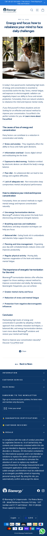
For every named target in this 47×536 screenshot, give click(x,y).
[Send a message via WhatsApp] (42, 531)
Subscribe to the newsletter (20, 395)
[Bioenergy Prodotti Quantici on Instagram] (43, 490)
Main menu (9, 387)
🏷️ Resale (8, 432)
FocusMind (14, 343)
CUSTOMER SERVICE (13, 380)
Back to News (25, 364)
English (13, 517)
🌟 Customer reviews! (15, 425)
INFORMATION (10, 373)
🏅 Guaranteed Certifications (20, 418)
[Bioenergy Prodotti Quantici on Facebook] (38, 490)
